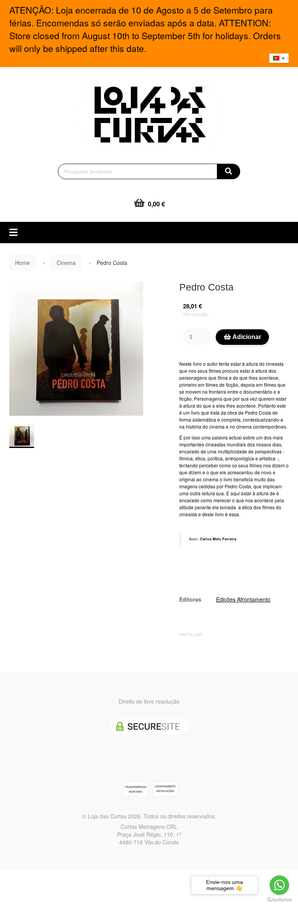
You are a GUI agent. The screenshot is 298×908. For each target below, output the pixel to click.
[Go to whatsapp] (279, 885)
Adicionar (246, 337)
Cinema (66, 262)
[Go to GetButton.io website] (279, 900)
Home (22, 262)
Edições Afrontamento (243, 599)
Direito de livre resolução (149, 701)
